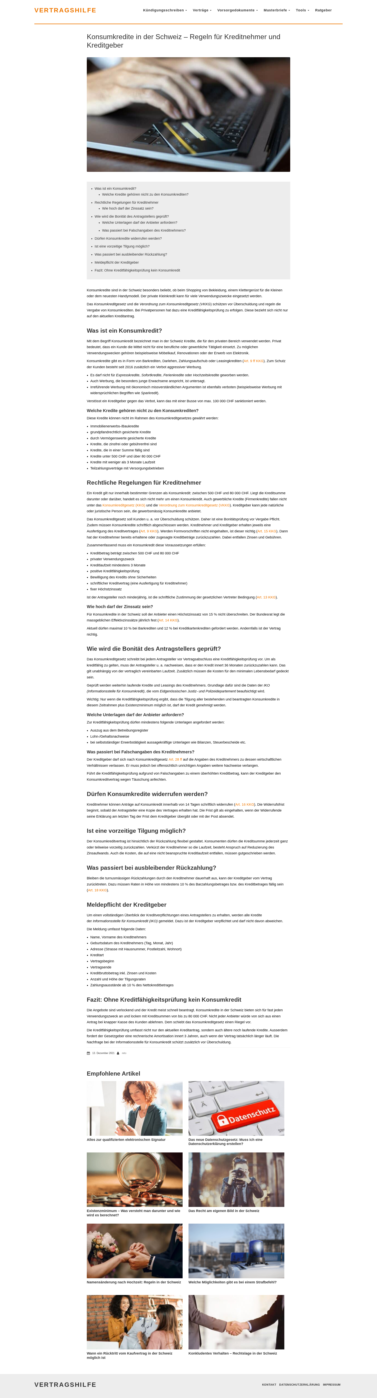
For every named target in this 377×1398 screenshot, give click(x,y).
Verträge (201, 10)
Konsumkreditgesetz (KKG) (123, 505)
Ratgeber (323, 10)
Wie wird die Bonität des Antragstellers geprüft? (132, 216)
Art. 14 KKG (168, 620)
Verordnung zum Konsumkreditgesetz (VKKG (194, 505)
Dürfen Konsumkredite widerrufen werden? (128, 238)
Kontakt (269, 1384)
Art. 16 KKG (244, 804)
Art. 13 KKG (266, 597)
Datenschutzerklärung (299, 1384)
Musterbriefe (276, 10)
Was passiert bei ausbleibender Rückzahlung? (131, 254)
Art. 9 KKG (148, 531)
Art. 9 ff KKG (254, 361)
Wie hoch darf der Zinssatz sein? (128, 208)
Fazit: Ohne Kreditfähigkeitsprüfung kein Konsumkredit (137, 270)
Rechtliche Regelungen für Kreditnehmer (126, 202)
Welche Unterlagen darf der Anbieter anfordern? (139, 223)
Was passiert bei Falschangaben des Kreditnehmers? (144, 230)
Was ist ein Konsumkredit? (115, 189)
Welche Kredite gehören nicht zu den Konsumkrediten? (145, 194)
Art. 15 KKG (266, 531)
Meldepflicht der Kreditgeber (117, 262)
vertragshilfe (65, 10)
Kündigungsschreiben (164, 10)
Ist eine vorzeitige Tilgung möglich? (122, 246)
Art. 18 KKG (97, 890)
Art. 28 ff (175, 759)
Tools (301, 10)
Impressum (332, 1384)
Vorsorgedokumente (236, 10)
